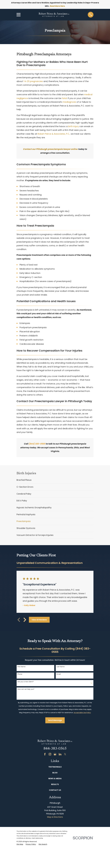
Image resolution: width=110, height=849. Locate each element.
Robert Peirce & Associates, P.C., (54, 133)
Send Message (55, 720)
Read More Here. (57, 6)
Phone (20, 674)
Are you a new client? (26, 682)
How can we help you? (26, 689)
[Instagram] (50, 754)
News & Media (55, 778)
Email (59, 674)
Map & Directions (55, 817)
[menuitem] (55, 480)
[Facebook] (45, 754)
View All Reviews (39, 619)
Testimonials (55, 767)
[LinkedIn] (60, 754)
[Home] (54, 15)
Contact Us (55, 790)
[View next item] (25, 620)
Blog (54, 772)
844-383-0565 (55, 749)
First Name (21, 667)
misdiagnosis (69, 102)
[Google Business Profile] (55, 754)
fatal (64, 98)
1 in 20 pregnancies (33, 81)
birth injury (73, 126)
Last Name (61, 667)
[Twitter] (65, 754)
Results (55, 784)
